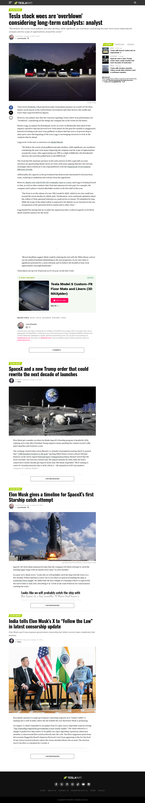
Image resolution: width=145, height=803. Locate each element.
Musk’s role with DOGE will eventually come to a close (48, 182)
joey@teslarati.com (23, 338)
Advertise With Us (79, 791)
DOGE (39, 318)
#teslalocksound (127, 80)
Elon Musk (47, 318)
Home (42, 791)
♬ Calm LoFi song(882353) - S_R (113, 82)
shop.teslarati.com (23, 340)
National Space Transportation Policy (53, 457)
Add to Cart (61, 300)
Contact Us (63, 791)
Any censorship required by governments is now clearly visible (40, 728)
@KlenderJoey (46, 338)
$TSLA (33, 318)
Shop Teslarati (28, 278)
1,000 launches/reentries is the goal (33, 454)
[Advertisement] (56, 234)
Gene (19, 381)
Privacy (101, 791)
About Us (52, 791)
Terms (93, 791)
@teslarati (106, 77)
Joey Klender (21, 38)
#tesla (111, 80)
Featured (56, 318)
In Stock (90, 277)
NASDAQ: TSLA (34, 107)
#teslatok (116, 80)
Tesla (64, 318)
